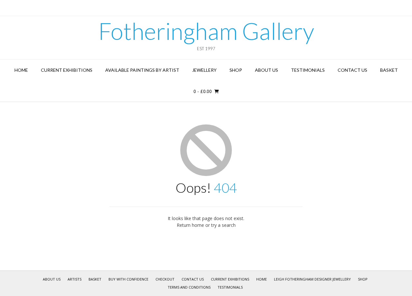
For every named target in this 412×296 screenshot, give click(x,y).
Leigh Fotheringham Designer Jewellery (312, 279)
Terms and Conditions (189, 287)
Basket (389, 70)
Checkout (164, 279)
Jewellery (204, 70)
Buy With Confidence (128, 279)
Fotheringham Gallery (206, 30)
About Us (266, 70)
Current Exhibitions (66, 70)
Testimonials (308, 70)
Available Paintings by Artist (142, 70)
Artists (74, 279)
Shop (235, 70)
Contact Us (352, 70)
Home (21, 70)
